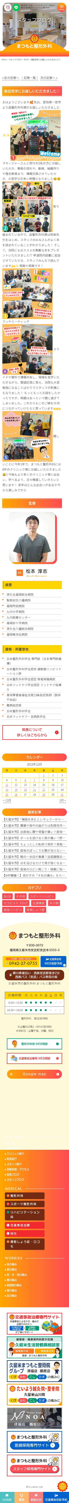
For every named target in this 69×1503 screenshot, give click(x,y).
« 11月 (7, 800)
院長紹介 (12, 1159)
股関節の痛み (14, 1285)
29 (43, 794)
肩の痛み (12, 1269)
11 (7, 785)
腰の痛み (12, 1280)
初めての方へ (14, 1148)
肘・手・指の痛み (17, 1274)
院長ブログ (13, 1174)
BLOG (26, 60)
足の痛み (12, 1295)
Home (4, 60)
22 (43, 789)
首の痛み (12, 1264)
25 (7, 794)
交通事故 (39, 903)
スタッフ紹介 (14, 1164)
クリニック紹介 (15, 1153)
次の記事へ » (48, 78)
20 (25, 789)
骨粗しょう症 (36, 910)
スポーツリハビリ (42, 896)
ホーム (10, 1143)
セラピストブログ (16, 903)
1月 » (62, 800)
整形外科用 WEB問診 (34, 1043)
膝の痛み (12, 1290)
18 (7, 789)
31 (62, 794)
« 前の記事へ (10, 78)
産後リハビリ (13, 910)
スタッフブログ (15, 1179)
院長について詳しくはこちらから (32, 732)
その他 (20, 896)
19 (16, 789)
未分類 (54, 903)
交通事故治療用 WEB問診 (34, 1058)
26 (16, 794)
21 (34, 789)
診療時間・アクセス (18, 1169)
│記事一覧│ (30, 78)
